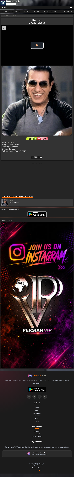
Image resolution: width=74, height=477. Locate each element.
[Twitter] (45, 397)
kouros (23, 16)
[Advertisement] (37, 179)
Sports (37, 421)
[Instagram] (29, 397)
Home (37, 407)
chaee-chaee (31, 16)
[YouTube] (40, 397)
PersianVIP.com (37, 468)
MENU (4, 8)
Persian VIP (5, 16)
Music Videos (37, 413)
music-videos (15, 16)
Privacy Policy (37, 436)
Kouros (11, 142)
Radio (37, 418)
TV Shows (37, 416)
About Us (37, 431)
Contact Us (37, 434)
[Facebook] (34, 397)
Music (37, 410)
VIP (39, 375)
